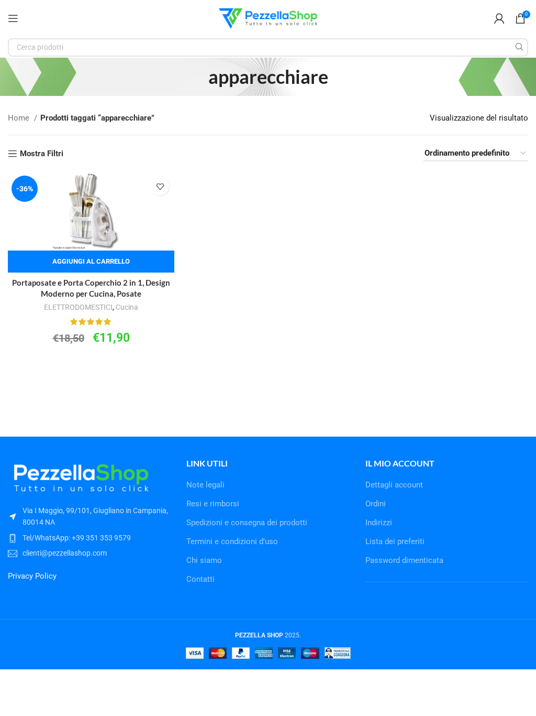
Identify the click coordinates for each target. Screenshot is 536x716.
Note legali (205, 485)
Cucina (127, 307)
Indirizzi (378, 522)
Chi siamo (204, 560)
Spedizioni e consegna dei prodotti (246, 522)
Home (19, 118)
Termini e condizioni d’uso (232, 541)
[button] (91, 262)
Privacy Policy (32, 576)
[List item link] (89, 538)
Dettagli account (394, 485)
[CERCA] (519, 47)
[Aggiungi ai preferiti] (160, 186)
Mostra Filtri (41, 153)
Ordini (375, 503)
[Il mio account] (499, 18)
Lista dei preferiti (395, 541)
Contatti (200, 579)
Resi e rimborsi (212, 503)
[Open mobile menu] (13, 18)
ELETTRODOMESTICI (78, 307)
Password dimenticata (404, 560)
